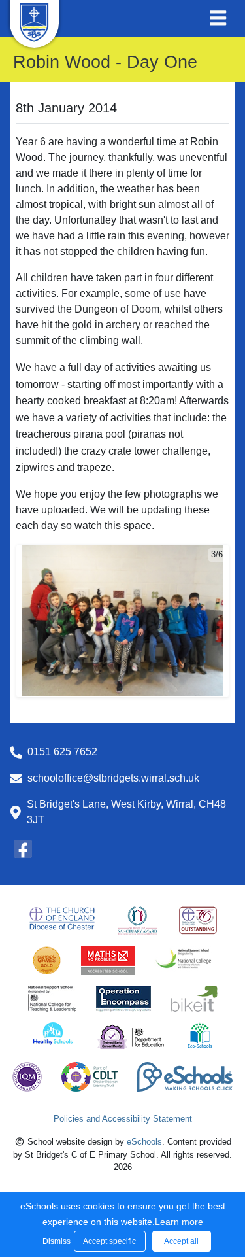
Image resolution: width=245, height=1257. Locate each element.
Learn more (179, 1221)
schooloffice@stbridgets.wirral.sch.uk (113, 777)
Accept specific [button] (109, 1241)
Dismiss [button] (54, 1241)
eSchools (144, 1141)
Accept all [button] (181, 1241)
